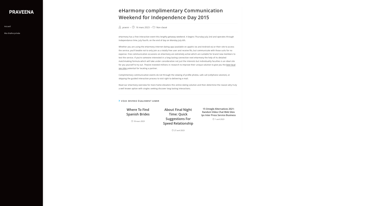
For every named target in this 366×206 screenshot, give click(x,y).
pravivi (125, 27)
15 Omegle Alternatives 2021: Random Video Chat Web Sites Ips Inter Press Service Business (218, 112)
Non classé (161, 27)
